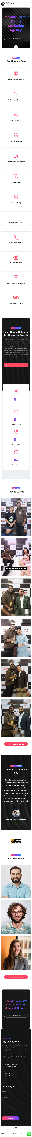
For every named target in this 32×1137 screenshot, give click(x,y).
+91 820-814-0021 (8, 1073)
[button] (16, 1128)
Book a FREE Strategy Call (16, 744)
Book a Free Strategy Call (16, 38)
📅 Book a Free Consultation (16, 365)
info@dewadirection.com (10, 1064)
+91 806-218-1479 (8, 1075)
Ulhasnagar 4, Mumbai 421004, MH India (14, 1057)
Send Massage (10, 1118)
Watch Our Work (15, 372)
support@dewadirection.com (11, 1066)
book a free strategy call (16, 1015)
